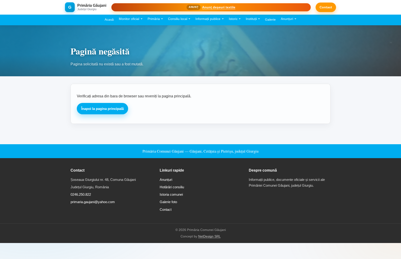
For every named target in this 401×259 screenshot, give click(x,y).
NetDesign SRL (209, 236)
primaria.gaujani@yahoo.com (93, 202)
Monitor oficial (129, 19)
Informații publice (207, 19)
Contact (326, 7)
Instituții (251, 19)
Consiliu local (177, 19)
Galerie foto (168, 202)
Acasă (109, 19)
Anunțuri (287, 19)
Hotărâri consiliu (172, 187)
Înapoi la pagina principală (102, 109)
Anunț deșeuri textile (218, 7)
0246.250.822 (81, 194)
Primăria (154, 19)
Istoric (233, 19)
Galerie (270, 19)
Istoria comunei (171, 194)
